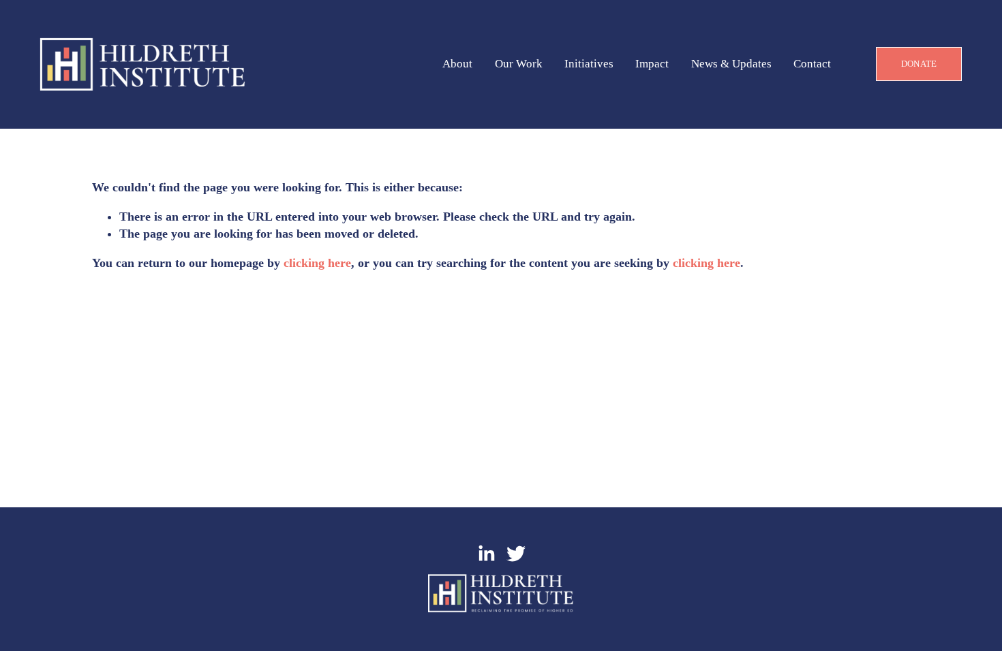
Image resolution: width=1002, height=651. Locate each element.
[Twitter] (516, 553)
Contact (812, 64)
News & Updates (731, 64)
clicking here (317, 263)
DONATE (919, 64)
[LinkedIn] (486, 553)
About (457, 64)
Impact (652, 64)
